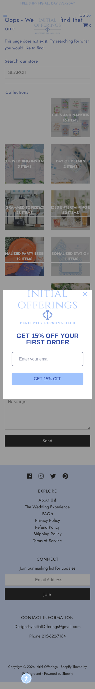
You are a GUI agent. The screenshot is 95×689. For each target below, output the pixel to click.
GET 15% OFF (47, 379)
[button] (26, 678)
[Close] (85, 294)
